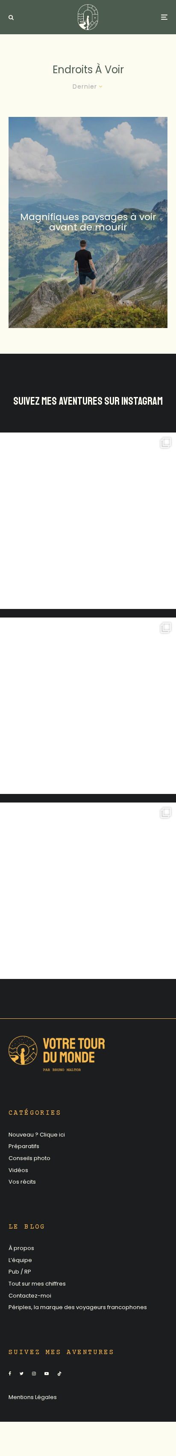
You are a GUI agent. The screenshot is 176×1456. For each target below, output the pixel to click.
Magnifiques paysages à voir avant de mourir (88, 222)
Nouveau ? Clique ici (37, 1135)
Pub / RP (20, 1272)
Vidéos (18, 1170)
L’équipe (20, 1260)
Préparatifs (24, 1146)
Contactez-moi (30, 1296)
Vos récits (22, 1182)
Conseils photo (29, 1158)
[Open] (88, 521)
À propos (21, 1248)
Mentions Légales (33, 1397)
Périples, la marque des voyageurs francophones (78, 1307)
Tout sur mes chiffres (37, 1284)
